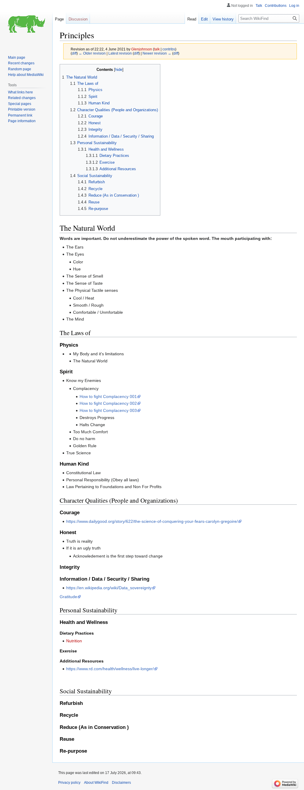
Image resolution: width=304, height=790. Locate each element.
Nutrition (74, 640)
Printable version (21, 109)
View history (223, 19)
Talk (259, 6)
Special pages (19, 104)
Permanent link (20, 115)
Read (191, 19)
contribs (168, 49)
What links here (20, 92)
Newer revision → (156, 53)
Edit (204, 19)
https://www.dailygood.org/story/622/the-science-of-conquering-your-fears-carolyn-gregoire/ (152, 521)
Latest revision (120, 53)
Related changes (22, 98)
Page (59, 19)
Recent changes (21, 63)
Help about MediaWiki (26, 75)
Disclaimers (121, 783)
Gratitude (68, 596)
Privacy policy (69, 783)
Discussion (78, 19)
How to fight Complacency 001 (108, 396)
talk (157, 49)
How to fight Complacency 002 (108, 403)
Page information (22, 121)
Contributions (275, 6)
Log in (294, 6)
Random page (19, 69)
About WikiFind (96, 783)
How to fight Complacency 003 (108, 410)
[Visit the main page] (26, 23)
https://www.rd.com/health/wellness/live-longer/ (110, 668)
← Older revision (92, 53)
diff (74, 53)
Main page (16, 57)
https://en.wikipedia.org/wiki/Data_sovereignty (109, 587)
